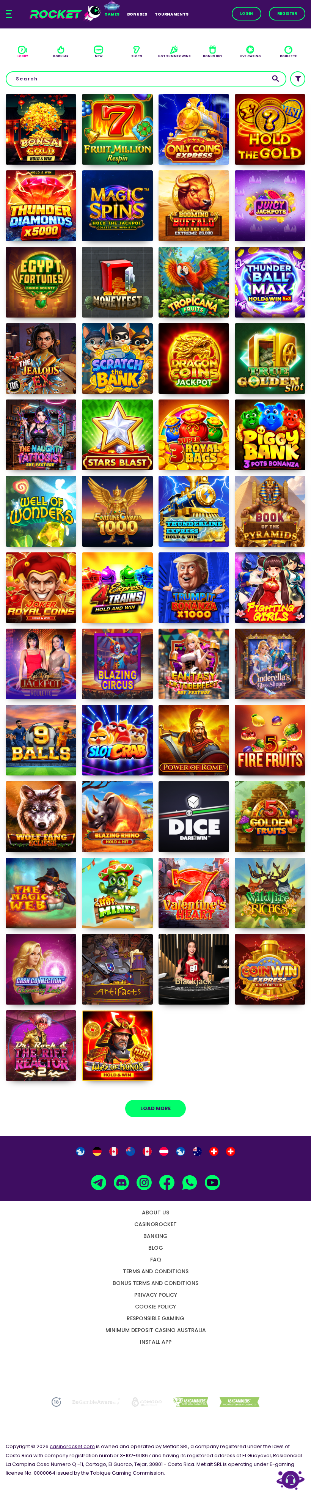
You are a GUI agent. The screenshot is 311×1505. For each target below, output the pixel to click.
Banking (155, 1236)
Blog (155, 1248)
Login (246, 13)
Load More (155, 1108)
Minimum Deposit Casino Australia (155, 1330)
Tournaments (171, 14)
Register (287, 13)
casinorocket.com (72, 1446)
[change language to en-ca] (113, 1151)
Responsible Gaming (155, 1318)
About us (155, 1212)
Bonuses (137, 14)
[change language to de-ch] (230, 1151)
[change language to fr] (180, 1151)
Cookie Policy (155, 1306)
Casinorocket (155, 1224)
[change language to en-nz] (130, 1151)
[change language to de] (97, 1151)
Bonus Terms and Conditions (155, 1283)
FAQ (155, 1259)
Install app (155, 1342)
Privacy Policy (155, 1295)
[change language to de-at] (163, 1151)
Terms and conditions (155, 1271)
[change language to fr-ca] (147, 1151)
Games (111, 14)
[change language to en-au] (197, 1151)
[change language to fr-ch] (213, 1151)
